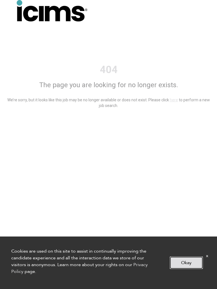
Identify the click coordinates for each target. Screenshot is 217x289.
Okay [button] (186, 263)
